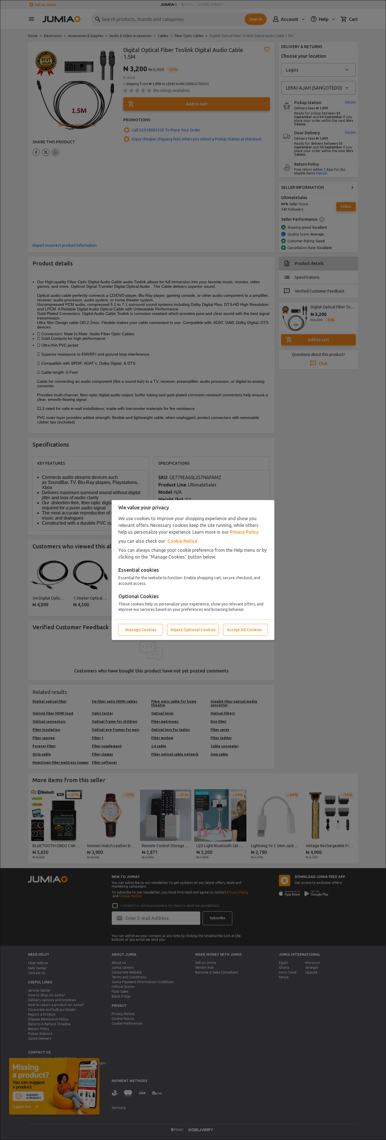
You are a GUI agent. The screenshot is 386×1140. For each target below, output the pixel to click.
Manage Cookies (140, 630)
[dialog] (193, 570)
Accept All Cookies (244, 630)
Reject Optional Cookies (193, 630)
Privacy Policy (244, 532)
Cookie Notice (182, 541)
